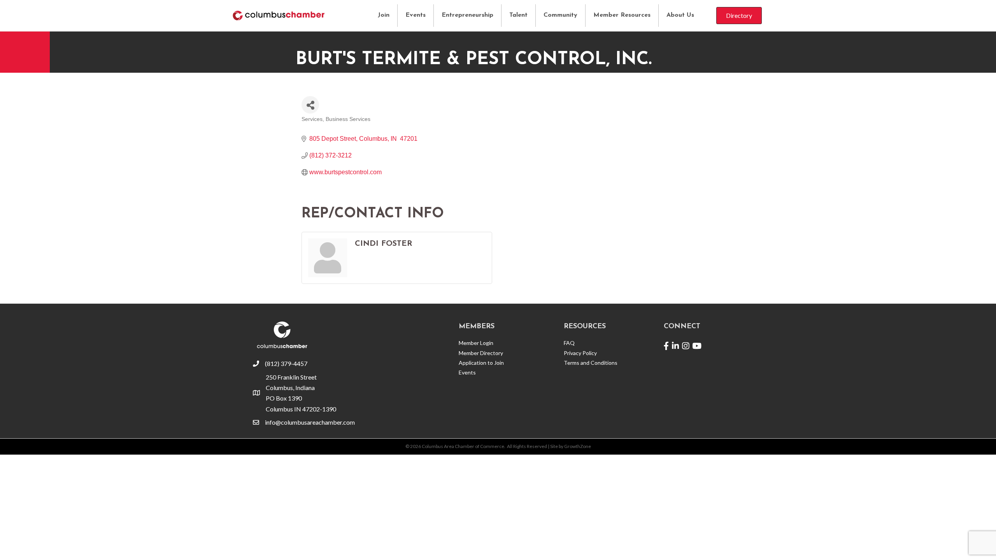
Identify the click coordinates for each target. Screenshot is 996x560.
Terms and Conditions (590, 362)
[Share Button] (310, 105)
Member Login (476, 343)
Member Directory (481, 353)
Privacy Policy (580, 353)
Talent (518, 15)
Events (415, 15)
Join (383, 15)
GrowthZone (577, 446)
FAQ (569, 343)
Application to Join (481, 362)
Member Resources (622, 15)
